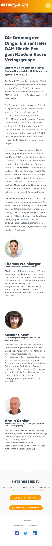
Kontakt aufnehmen (28, 508)
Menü (48, 5)
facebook (16, 533)
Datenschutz (20, 525)
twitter (26, 533)
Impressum (33, 525)
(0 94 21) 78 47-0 (27, 498)
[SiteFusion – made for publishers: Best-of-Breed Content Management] (14, 5)
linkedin (35, 533)
